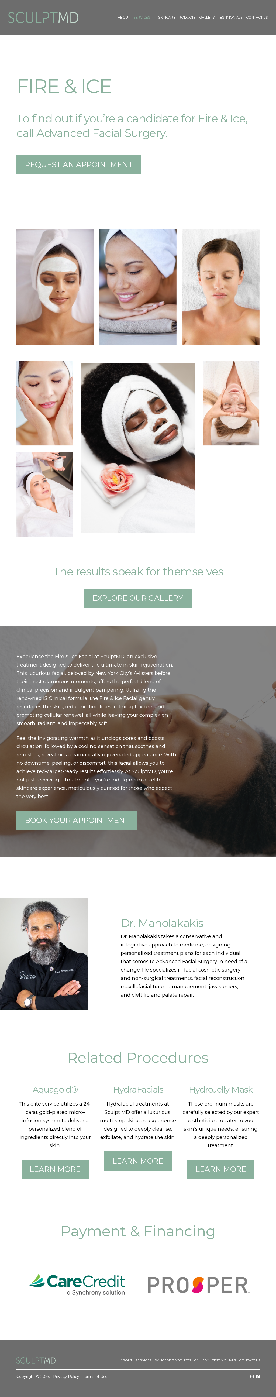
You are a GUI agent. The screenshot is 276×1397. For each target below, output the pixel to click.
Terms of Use (95, 1376)
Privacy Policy (66, 1376)
